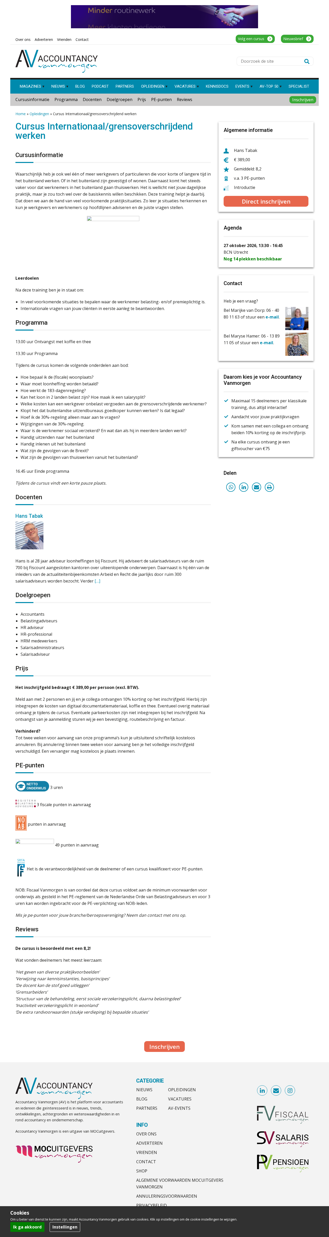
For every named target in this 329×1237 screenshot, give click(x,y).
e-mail (272, 317)
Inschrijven (302, 100)
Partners (146, 1108)
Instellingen (64, 1227)
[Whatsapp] (230, 487)
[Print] (269, 487)
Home (20, 113)
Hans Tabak (29, 516)
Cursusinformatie (32, 99)
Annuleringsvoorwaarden (166, 1196)
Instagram (290, 1091)
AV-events (179, 1108)
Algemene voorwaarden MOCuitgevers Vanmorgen (179, 1183)
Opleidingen (39, 113)
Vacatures (179, 1099)
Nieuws (144, 1090)
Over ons (146, 1134)
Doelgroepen (119, 99)
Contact (146, 1162)
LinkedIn (262, 1091)
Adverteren (149, 1143)
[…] (97, 581)
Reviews (184, 99)
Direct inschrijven (266, 201)
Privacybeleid (151, 1205)
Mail (276, 1091)
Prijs (142, 99)
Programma (66, 99)
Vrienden (146, 1152)
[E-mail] (256, 487)
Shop (141, 1171)
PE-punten (161, 99)
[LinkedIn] (243, 487)
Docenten (92, 99)
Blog (141, 1099)
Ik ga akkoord (27, 1227)
